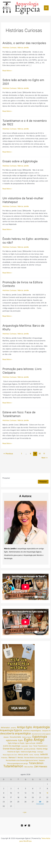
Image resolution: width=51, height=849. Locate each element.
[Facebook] (22, 825)
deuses (6, 737)
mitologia (40, 752)
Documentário (15, 737)
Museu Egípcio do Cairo (10, 754)
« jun (24, 812)
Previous (8, 454)
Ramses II (12, 757)
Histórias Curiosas (9, 47)
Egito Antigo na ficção (16, 743)
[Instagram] (29, 825)
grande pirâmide (29, 749)
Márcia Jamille (23, 754)
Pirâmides (4, 757)
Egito (20, 740)
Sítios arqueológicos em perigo (17, 763)
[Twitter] (25, 825)
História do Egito (13, 752)
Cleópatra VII (46, 730)
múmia (31, 754)
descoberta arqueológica (15, 733)
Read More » (7, 70)
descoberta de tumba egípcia (41, 734)
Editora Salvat (26, 737)
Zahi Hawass (40, 766)
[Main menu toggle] (46, 7)
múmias (36, 754)
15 (47, 793)
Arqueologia (41, 727)
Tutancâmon (36, 763)
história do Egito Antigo (28, 752)
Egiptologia (39, 736)
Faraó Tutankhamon (40, 746)
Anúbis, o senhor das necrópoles (24, 43)
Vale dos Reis (28, 767)
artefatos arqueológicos (32, 730)
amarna (13, 727)
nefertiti (44, 754)
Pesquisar (6, 478)
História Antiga (42, 749)
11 (44, 454)
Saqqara (42, 760)
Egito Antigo (34, 739)
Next (45, 458)
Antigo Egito (24, 727)
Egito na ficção (30, 743)
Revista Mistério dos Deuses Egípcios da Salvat (22, 760)
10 (40, 454)
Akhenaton (5, 727)
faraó (30, 746)
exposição (24, 746)
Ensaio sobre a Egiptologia (19, 161)
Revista (20, 757)
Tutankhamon (13, 766)
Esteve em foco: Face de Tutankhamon (18, 414)
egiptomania (11, 740)
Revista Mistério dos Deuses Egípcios (36, 757)
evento (39, 743)
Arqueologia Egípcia (11, 730)
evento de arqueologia (11, 746)
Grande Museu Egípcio (13, 749)
